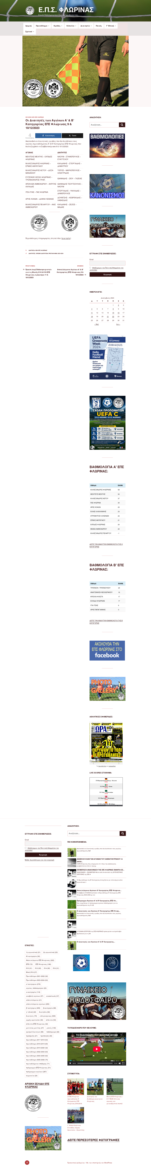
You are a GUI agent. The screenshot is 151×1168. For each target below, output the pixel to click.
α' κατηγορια (33, 984)
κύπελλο (51, 1020)
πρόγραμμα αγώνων (36, 1072)
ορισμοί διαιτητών (42, 253)
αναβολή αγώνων (34, 996)
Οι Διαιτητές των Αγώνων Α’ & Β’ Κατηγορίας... (96, 942)
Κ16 (56, 968)
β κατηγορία (49, 1008)
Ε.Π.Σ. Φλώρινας (66, 9)
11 (92, 313)
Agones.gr (114, 805)
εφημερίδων (112, 766)
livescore (120, 805)
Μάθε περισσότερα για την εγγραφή (39, 860)
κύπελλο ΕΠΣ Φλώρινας (37, 1024)
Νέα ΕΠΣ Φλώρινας (41, 250)
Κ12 (38, 968)
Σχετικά (28, 31)
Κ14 (47, 968)
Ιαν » (118, 324)
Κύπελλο (70, 26)
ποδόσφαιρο (52, 1032)
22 (113, 316)
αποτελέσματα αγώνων (37, 1004)
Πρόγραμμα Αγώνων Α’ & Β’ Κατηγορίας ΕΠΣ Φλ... (97, 901)
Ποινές (99, 26)
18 (92, 316)
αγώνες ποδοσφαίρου (36, 988)
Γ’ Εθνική (110, 26)
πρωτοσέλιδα (102, 766)
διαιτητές (32, 253)
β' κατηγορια (33, 1008)
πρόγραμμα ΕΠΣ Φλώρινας (38, 1068)
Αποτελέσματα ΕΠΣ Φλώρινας (40, 960)
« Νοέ (97, 324)
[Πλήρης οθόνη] (123, 1063)
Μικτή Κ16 (31, 972)
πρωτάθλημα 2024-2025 (37, 1056)
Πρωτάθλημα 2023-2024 (56, 253)
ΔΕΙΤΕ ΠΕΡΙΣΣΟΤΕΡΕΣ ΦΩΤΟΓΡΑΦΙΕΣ (93, 1140)
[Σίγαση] (120, 1063)
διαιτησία (44, 1012)
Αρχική (28, 26)
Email (91, 259)
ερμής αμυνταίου (34, 1020)
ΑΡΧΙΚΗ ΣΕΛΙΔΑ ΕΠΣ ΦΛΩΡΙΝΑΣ (37, 1085)
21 (108, 316)
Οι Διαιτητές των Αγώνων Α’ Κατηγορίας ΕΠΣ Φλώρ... (98, 911)
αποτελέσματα (34, 1000)
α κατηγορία (33, 992)
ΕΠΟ (29, 964)
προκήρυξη (32, 1036)
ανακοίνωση (52, 996)
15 (113, 313)
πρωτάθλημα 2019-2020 (37, 1048)
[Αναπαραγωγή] (70, 1063)
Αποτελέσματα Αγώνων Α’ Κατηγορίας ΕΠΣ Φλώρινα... (99, 890)
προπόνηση (46, 1036)
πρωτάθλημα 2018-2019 (37, 1044)
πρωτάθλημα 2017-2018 (37, 1040)
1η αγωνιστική (33, 952)
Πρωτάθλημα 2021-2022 (37, 976)
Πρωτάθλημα (41, 26)
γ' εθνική (31, 1012)
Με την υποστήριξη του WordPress (99, 1163)
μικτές (51, 1028)
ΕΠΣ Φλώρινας (39, 117)
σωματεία (31, 1075)
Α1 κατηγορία (33, 956)
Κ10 (29, 968)
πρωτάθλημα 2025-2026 (37, 1060)
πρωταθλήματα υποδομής (38, 1064)
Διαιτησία (85, 26)
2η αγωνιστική (50, 952)
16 (118, 313)
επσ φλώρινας (48, 1016)
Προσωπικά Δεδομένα (76, 1163)
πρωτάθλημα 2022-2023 (37, 1052)
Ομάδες (57, 26)
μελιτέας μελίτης (35, 1028)
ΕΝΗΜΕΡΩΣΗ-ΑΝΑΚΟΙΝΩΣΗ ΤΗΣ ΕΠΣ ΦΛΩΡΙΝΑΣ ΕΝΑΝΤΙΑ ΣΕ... (100, 870)
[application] (96, 1049)
